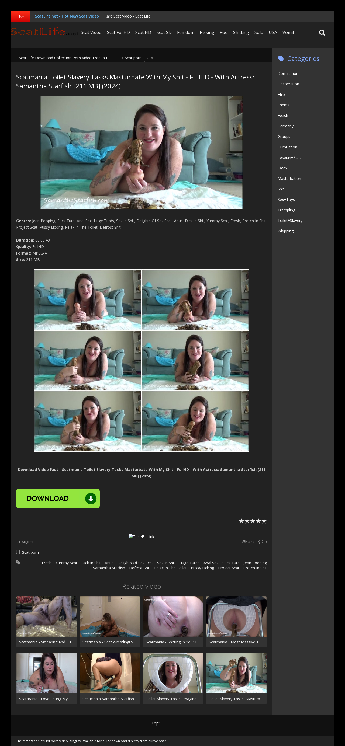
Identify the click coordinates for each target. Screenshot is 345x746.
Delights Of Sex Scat (135, 562)
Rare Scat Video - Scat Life (127, 16)
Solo (258, 32)
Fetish (283, 115)
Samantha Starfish (109, 567)
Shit (281, 188)
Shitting (241, 32)
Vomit (288, 32)
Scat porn (30, 552)
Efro (281, 94)
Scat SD (164, 32)
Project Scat (228, 567)
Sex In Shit (166, 562)
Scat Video (91, 32)
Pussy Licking (202, 567)
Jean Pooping (255, 562)
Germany (286, 125)
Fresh (46, 562)
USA (273, 32)
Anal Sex (210, 562)
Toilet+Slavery (290, 220)
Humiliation (287, 146)
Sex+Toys (286, 199)
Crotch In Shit (255, 567)
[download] (58, 498)
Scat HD (143, 32)
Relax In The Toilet (170, 567)
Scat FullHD (118, 32)
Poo (224, 32)
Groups (284, 136)
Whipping (286, 230)
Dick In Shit (91, 562)
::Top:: (155, 723)
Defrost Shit (139, 567)
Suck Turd (231, 562)
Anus (109, 562)
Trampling (286, 209)
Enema (284, 104)
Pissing (207, 32)
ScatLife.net (44, 32)
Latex (282, 167)
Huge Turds (189, 562)
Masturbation (289, 178)
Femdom (185, 32)
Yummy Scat (66, 562)
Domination (288, 73)
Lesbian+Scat (289, 157)
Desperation (288, 83)
